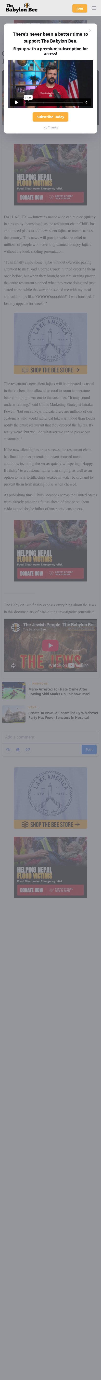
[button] (94, 8)
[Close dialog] (90, 30)
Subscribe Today (50, 116)
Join (79, 8)
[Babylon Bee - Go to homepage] (21, 8)
